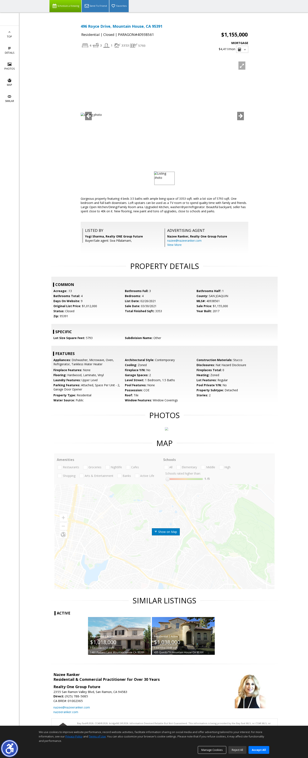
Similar (9, 101)
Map (9, 85)
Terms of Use (97, 736)
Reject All (237, 750)
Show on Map (167, 532)
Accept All (259, 750)
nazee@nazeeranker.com (184, 241)
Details (9, 53)
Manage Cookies (212, 750)
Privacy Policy (74, 736)
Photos (9, 68)
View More (174, 245)
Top (9, 36)
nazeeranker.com (65, 712)
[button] (9, 748)
